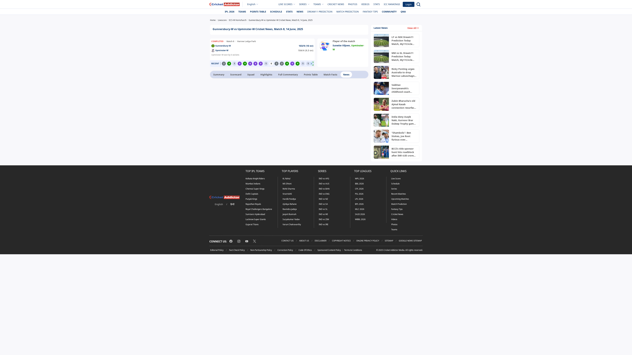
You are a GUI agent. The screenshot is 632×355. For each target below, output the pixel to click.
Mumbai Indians (253, 183)
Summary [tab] (218, 74)
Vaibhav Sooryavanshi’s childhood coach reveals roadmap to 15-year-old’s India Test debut (403, 88)
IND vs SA (323, 204)
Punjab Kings (251, 199)
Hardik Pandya (289, 199)
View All (411, 28)
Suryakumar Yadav (291, 219)
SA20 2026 (360, 214)
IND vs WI (323, 214)
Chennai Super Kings (255, 188)
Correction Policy (285, 250)
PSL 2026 (359, 193)
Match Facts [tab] (330, 74)
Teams (242, 11)
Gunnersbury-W (223, 45)
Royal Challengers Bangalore (259, 209)
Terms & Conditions (353, 250)
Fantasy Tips (370, 11)
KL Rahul (286, 178)
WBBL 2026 (360, 219)
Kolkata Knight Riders (255, 178)
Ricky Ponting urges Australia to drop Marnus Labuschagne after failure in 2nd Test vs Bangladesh (404, 72)
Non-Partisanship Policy (261, 250)
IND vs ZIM (324, 219)
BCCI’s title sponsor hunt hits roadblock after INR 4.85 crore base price (403, 152)
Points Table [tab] (311, 74)
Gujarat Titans (252, 224)
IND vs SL (323, 209)
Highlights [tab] (266, 74)
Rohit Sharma (289, 188)
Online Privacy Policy (367, 240)
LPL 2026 (359, 199)
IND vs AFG (324, 178)
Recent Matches (398, 193)
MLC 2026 (359, 209)
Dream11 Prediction (319, 11)
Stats (376, 4)
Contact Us (287, 240)
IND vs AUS (324, 183)
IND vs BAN (324, 188)
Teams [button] (317, 4)
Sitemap (389, 240)
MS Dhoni (287, 183)
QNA (403, 11)
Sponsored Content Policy (329, 250)
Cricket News (336, 4)
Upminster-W (221, 50)
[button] (311, 64)
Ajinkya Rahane (290, 204)
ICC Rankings (392, 4)
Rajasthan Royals (253, 204)
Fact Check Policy (237, 250)
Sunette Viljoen (341, 45)
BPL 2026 (359, 204)
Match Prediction (347, 11)
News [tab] (346, 74)
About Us (304, 240)
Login (409, 4)
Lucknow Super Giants (256, 219)
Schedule (276, 11)
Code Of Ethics (305, 250)
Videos (365, 4)
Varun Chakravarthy (292, 224)
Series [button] (303, 4)
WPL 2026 (359, 178)
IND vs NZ (323, 199)
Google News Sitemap (410, 240)
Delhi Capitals (252, 193)
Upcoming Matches (400, 199)
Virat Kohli (287, 193)
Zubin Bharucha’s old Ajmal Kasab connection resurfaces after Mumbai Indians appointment (404, 104)
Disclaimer (320, 240)
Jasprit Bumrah (289, 214)
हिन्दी (232, 204)
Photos (352, 4)
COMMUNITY (389, 11)
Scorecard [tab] (235, 74)
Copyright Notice (341, 240)
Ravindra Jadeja (290, 209)
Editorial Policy (217, 250)
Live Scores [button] (285, 4)
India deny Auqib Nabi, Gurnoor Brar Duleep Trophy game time (403, 120)
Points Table (258, 11)
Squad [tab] (250, 74)
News (300, 11)
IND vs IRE (323, 224)
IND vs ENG (324, 193)
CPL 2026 (359, 188)
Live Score (396, 178)
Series (394, 188)
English (251, 4)
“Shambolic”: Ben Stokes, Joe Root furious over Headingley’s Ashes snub (403, 136)
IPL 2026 (229, 11)
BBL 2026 (359, 183)
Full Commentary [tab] (288, 74)
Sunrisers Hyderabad (255, 214)
